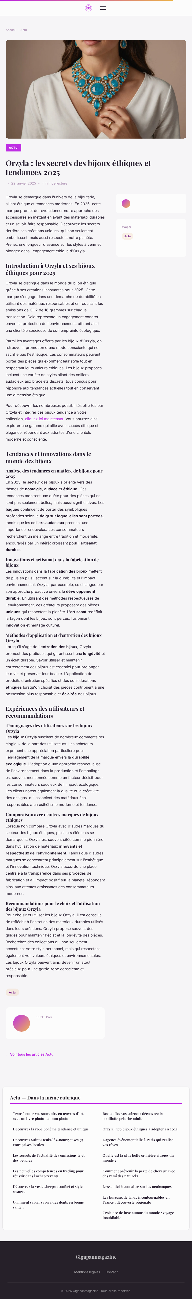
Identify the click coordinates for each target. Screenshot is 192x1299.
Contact (112, 1272)
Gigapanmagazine (96, 1256)
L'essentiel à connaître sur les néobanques (137, 1186)
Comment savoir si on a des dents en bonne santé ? (48, 1204)
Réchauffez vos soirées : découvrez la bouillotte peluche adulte (133, 1116)
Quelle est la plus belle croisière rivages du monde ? (138, 1158)
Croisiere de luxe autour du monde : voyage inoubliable (138, 1215)
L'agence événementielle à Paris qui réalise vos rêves (138, 1142)
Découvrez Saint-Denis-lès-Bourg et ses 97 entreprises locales (48, 1142)
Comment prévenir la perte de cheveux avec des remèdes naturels (139, 1173)
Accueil (11, 30)
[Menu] (103, 8)
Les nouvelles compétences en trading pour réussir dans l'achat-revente (48, 1173)
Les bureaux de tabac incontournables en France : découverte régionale (136, 1200)
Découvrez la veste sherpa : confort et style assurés (48, 1189)
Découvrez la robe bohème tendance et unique (51, 1129)
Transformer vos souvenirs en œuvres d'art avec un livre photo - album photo (48, 1116)
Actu (23, 30)
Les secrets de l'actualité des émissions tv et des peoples (49, 1158)
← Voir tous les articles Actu (29, 1054)
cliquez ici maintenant (44, 418)
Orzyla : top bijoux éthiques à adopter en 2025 (140, 1129)
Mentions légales (87, 1272)
